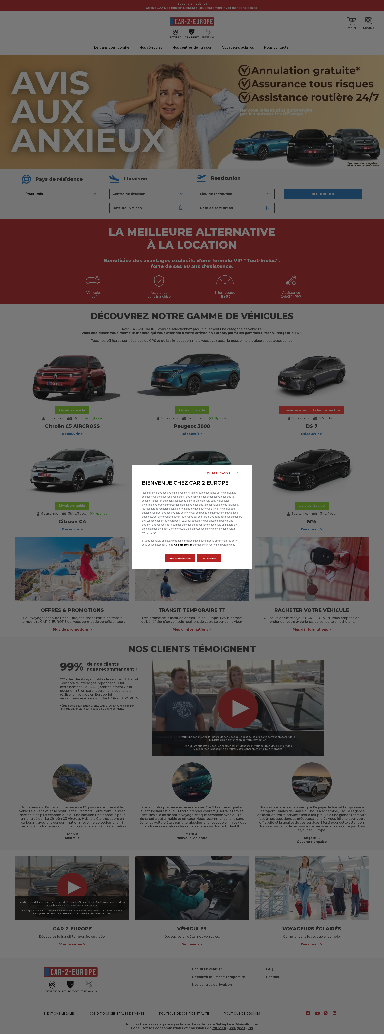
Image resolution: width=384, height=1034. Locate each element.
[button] (225, 473)
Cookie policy (183, 544)
